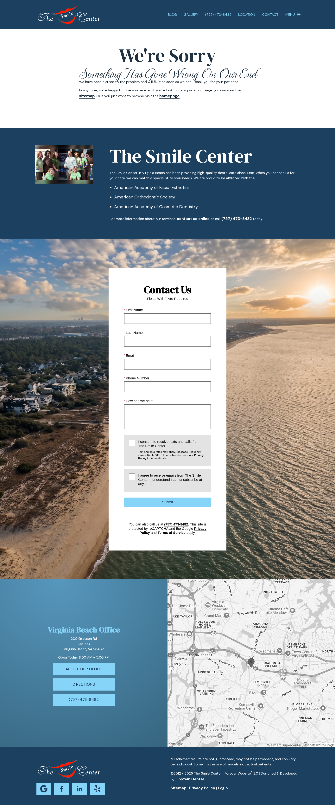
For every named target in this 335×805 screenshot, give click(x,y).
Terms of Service (172, 533)
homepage (169, 95)
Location (246, 14)
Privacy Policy (202, 787)
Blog (172, 14)
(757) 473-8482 (236, 218)
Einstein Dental (189, 779)
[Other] (97, 789)
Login (223, 787)
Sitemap (178, 787)
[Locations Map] (251, 662)
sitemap (87, 95)
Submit (167, 502)
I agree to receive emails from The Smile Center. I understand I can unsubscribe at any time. (170, 479)
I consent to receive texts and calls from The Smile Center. (171, 450)
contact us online (193, 218)
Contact (270, 14)
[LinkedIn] (79, 789)
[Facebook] (61, 789)
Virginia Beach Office (84, 629)
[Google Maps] (43, 789)
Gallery (191, 14)
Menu (290, 14)
